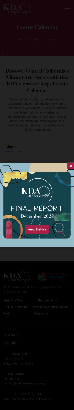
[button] (71, 166)
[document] (37, 205)
